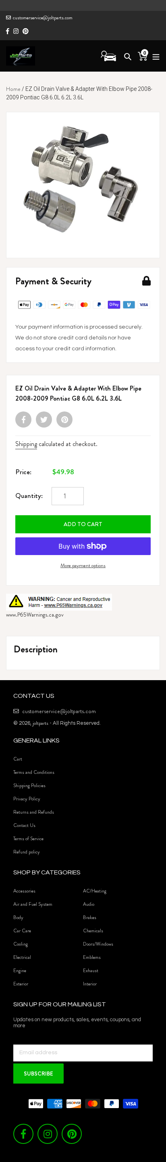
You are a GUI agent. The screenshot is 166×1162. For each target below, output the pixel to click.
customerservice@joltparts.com (43, 17)
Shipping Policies (29, 785)
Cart (17, 759)
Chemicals (93, 930)
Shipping (26, 443)
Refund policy (26, 852)
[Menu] (153, 55)
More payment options (83, 565)
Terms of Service (28, 838)
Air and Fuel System (32, 904)
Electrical (22, 957)
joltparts (40, 723)
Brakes (89, 917)
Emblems (92, 957)
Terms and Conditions (33, 772)
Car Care (22, 930)
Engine (19, 970)
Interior (90, 983)
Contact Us (24, 825)
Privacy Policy (26, 798)
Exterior (20, 983)
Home (13, 89)
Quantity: (29, 495)
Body (18, 917)
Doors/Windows (98, 944)
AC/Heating (94, 891)
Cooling (20, 944)
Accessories (24, 891)
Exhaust (90, 970)
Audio (88, 904)
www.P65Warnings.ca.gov (35, 615)
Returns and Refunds (33, 812)
